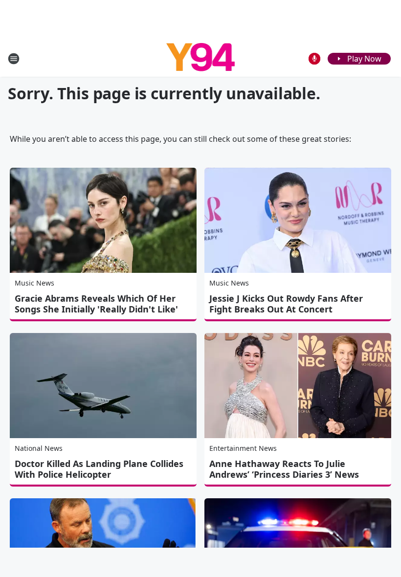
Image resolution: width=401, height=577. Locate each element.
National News (39, 448)
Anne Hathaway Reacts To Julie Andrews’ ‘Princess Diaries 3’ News (284, 469)
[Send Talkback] (314, 59)
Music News (34, 283)
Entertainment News (243, 448)
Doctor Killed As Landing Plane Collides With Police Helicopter (99, 469)
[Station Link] (200, 58)
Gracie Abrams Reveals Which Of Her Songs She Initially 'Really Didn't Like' (96, 303)
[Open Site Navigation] (14, 59)
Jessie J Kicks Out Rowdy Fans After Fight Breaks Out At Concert (286, 303)
